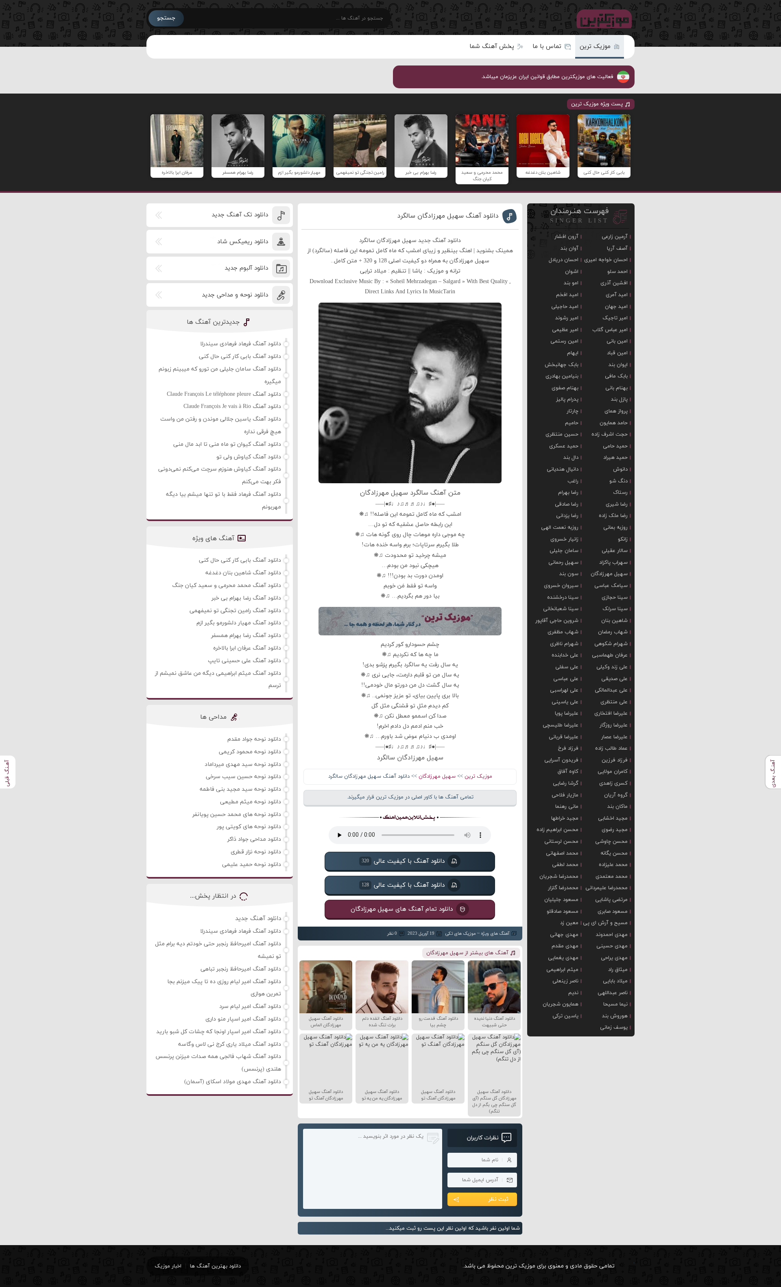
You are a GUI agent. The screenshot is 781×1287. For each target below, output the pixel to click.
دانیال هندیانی (562, 469)
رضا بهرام (568, 492)
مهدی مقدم (565, 946)
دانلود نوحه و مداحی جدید (235, 295)
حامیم (571, 423)
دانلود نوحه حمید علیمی (251, 864)
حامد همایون (614, 423)
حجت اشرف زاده (609, 434)
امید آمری (617, 295)
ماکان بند (617, 806)
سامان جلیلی (564, 550)
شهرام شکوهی (611, 644)
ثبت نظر (498, 1199)
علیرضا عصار (614, 737)
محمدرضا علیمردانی (606, 888)
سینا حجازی (615, 597)
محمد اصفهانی (562, 853)
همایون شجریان (560, 1004)
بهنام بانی (616, 388)
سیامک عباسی (611, 585)
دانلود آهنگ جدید (258, 918)
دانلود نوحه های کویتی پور (249, 827)
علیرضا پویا (566, 713)
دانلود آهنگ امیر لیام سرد (250, 1006)
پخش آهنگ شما (491, 46)
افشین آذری (614, 283)
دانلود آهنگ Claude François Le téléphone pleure (224, 394)
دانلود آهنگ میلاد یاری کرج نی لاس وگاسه (229, 1044)
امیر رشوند (566, 318)
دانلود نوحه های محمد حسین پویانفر (236, 814)
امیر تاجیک (615, 318)
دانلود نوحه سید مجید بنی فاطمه (240, 789)
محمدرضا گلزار (563, 888)
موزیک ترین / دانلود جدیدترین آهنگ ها (602, 18)
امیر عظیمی (565, 330)
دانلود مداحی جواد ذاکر (254, 839)
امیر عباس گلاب (610, 330)
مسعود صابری (613, 911)
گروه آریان (616, 795)
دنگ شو (618, 481)
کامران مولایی (613, 771)
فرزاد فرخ (568, 748)
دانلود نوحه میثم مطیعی (250, 802)
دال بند (570, 457)
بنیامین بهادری (561, 376)
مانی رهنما (566, 806)
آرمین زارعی (615, 236)
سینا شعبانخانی (560, 609)
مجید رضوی (615, 829)
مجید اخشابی (613, 818)
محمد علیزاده (613, 864)
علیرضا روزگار (614, 725)
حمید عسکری (563, 446)
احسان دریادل (563, 260)
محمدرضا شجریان (558, 876)
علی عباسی (565, 679)
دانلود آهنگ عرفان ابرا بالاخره (247, 648)
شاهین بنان (614, 620)
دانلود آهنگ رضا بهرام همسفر (246, 635)
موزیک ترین (595, 46)
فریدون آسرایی (561, 760)
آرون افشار (566, 236)
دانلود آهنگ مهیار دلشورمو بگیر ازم (238, 623)
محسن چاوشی (611, 841)
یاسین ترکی (565, 1016)
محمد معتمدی (612, 876)
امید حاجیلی (564, 306)
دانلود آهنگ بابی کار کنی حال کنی (240, 356)
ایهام (572, 353)
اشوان (571, 271)
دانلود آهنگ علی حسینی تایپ (244, 661)
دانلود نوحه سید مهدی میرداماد (243, 764)
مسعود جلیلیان (561, 899)
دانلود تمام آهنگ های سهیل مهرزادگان (402, 909)
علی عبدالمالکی (611, 690)
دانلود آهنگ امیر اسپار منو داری (243, 1019)
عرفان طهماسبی (610, 655)
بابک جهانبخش (561, 365)
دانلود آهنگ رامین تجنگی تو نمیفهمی (235, 611)
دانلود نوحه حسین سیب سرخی (243, 777)
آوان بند (569, 248)
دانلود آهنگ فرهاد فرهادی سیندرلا (240, 344)
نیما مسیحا (615, 1004)
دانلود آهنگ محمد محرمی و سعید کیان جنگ (226, 585)
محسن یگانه (614, 853)
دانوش (620, 469)
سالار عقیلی (615, 550)
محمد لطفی (565, 864)
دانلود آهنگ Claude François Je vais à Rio (232, 406)
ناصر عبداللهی (613, 993)
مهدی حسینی (612, 946)
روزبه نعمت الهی (559, 527)
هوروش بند (615, 1016)
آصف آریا (617, 248)
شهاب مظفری (563, 632)
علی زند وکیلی (612, 667)
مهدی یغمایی (563, 958)
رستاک (620, 492)
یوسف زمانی (614, 1027)
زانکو (623, 539)
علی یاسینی (565, 702)
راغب (572, 481)
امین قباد (617, 353)
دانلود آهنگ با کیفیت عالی (403, 861)
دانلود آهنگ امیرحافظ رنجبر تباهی (241, 969)
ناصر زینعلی (565, 981)
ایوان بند (618, 365)
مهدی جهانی (564, 934)
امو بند (571, 283)
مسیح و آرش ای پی (605, 923)
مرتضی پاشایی (611, 899)
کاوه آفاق (568, 771)
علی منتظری (614, 702)
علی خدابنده (565, 655)
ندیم (573, 993)
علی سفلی (566, 667)
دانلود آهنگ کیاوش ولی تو (248, 457)
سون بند (568, 574)
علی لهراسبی (564, 690)
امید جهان (616, 306)
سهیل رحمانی (563, 562)
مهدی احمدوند (612, 934)
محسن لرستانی (561, 841)
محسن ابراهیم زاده (557, 829)
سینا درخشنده (562, 597)
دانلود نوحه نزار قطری (256, 852)
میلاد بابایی (615, 981)
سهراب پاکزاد (613, 562)
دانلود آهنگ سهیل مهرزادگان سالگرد (448, 216)
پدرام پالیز (567, 399)
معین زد (569, 923)
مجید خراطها (564, 818)
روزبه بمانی (615, 527)
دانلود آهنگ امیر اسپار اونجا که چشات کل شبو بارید (218, 1032)
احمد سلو (617, 271)
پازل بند (619, 399)
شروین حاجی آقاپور (556, 620)
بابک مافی (616, 376)
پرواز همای (616, 411)
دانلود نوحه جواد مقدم (254, 739)
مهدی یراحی (614, 958)
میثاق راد (618, 969)
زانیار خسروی (564, 539)
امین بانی (617, 341)
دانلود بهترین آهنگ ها (215, 1266)
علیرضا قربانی (563, 737)
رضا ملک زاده (613, 515)
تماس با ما (546, 46)
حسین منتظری (561, 434)
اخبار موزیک (168, 1266)
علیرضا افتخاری (611, 713)
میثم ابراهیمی (562, 969)
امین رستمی (564, 341)
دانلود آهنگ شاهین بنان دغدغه (243, 573)
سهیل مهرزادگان (437, 776)
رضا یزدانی (567, 515)
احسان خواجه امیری (606, 260)
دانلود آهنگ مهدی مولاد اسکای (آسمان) (232, 1082)
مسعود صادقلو (562, 911)
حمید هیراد (615, 457)
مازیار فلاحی (565, 795)
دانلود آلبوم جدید (246, 268)
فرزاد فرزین (615, 760)
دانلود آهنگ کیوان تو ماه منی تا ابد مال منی (227, 444)
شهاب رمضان (613, 632)
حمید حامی (615, 446)
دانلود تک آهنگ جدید (240, 215)
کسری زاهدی (613, 783)
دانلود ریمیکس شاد (242, 242)
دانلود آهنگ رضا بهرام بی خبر (246, 598)
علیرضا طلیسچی (560, 725)
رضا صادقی (566, 504)
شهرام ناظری (564, 644)
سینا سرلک (615, 609)
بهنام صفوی (565, 388)
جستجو (166, 18)
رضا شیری (617, 504)
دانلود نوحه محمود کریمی (250, 752)
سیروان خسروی (561, 585)
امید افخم (567, 295)
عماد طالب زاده (611, 748)
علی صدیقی (614, 679)
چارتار (572, 411)
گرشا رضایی (565, 783)
